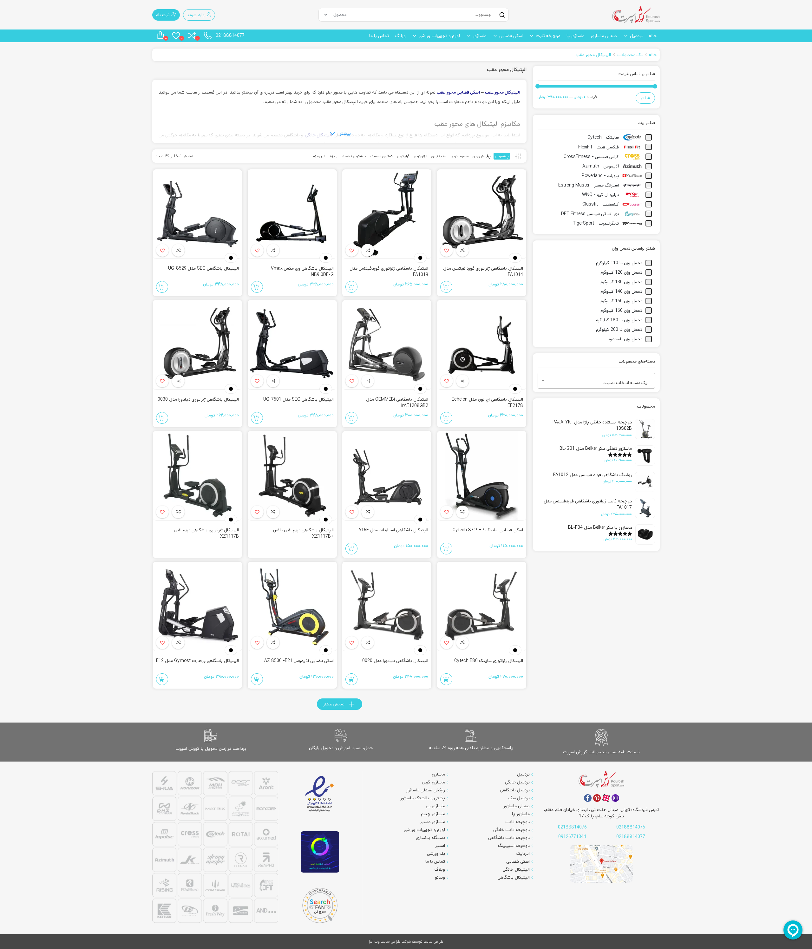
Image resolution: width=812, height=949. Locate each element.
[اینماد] (320, 794)
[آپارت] (606, 798)
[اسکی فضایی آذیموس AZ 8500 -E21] (292, 606)
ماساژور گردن (433, 782)
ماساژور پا (575, 36)
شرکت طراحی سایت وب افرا (390, 941)
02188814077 (230, 35)
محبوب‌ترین (459, 156)
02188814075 (630, 827)
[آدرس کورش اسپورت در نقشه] (601, 864)
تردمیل (636, 36)
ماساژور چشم (433, 814)
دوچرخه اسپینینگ (514, 845)
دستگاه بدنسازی (430, 837)
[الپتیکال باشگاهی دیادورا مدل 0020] (386, 606)
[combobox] (596, 381)
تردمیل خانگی (517, 782)
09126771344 (572, 837)
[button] (446, 250)
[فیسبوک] (588, 798)
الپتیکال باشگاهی (514, 877)
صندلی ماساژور (604, 36)
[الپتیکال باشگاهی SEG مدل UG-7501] (292, 344)
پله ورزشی (436, 853)
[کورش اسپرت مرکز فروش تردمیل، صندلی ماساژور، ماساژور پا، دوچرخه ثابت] (636, 14)
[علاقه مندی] (462, 250)
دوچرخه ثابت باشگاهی (509, 837)
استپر (440, 845)
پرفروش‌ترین (482, 156)
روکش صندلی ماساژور (425, 790)
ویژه (333, 156)
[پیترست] (597, 798)
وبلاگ (400, 36)
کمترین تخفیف (381, 156)
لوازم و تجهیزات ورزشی (439, 36)
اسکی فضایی (511, 36)
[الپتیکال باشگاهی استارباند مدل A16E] (386, 475)
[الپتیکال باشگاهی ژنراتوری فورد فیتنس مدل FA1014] (481, 214)
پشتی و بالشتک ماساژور (422, 798)
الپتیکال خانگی (516, 869)
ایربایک (523, 853)
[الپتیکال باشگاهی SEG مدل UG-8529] (197, 214)
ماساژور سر (435, 806)
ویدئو (440, 877)
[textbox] (596, 382)
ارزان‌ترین (420, 156)
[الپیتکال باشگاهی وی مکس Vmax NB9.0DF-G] (292, 214)
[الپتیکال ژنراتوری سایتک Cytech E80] (481, 606)
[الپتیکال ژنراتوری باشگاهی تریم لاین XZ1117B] (197, 475)
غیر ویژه (319, 156)
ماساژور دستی (432, 822)
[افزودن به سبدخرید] (446, 287)
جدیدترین (439, 156)
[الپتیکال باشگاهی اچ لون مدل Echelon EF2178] (481, 344)
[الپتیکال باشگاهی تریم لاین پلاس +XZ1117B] (292, 475)
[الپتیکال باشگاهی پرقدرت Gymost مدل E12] (197, 606)
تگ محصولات (630, 55)
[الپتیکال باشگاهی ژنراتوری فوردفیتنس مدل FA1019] (386, 214)
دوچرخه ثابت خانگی (511, 830)
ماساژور (479, 36)
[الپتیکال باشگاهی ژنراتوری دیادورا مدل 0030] (197, 344)
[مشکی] (515, 258)
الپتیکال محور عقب (593, 55)
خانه (653, 36)
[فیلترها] (518, 156)
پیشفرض (502, 156)
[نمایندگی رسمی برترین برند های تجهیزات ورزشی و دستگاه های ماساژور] (215, 847)
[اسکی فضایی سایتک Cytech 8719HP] (481, 475)
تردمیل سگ (519, 798)
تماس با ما (379, 36)
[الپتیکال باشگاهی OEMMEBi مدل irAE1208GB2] (386, 344)
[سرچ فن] (320, 905)
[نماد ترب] (320, 852)
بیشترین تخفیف (353, 156)
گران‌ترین (403, 156)
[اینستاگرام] (615, 798)
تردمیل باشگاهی (515, 790)
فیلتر (645, 98)
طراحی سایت (433, 941)
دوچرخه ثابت (548, 36)
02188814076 (572, 827)
